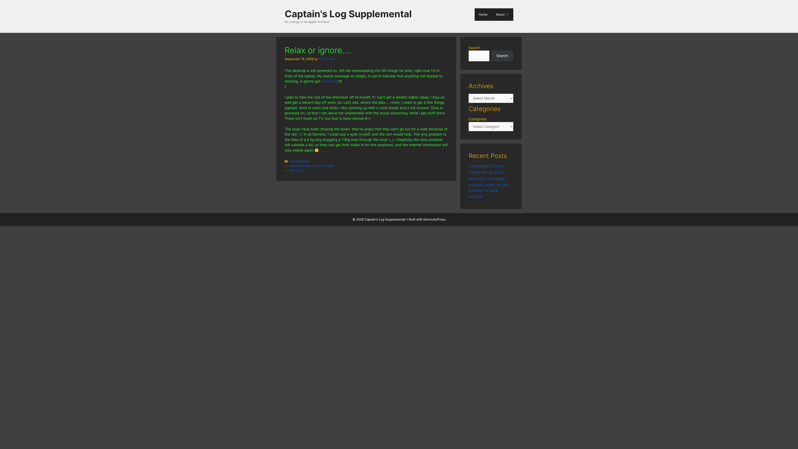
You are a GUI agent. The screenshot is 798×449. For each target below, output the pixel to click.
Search (474, 48)
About (500, 14)
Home (483, 14)
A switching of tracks (486, 166)
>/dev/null (329, 81)
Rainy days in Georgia (487, 179)
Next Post (296, 170)
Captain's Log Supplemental (348, 14)
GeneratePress (434, 219)
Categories (478, 119)
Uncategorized (299, 161)
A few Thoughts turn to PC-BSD (311, 166)
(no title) (476, 197)
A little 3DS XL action (486, 172)
